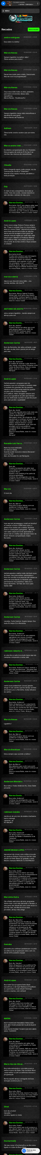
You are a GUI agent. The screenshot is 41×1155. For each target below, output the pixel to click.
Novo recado (33, 29)
